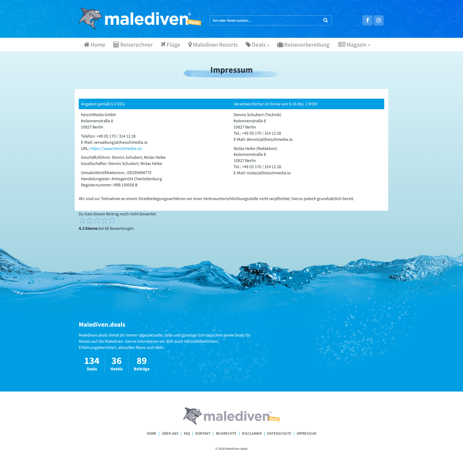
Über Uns (170, 433)
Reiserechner (136, 44)
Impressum (306, 433)
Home (97, 44)
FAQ (187, 433)
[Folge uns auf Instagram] (379, 20)
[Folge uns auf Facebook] (367, 20)
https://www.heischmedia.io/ (116, 148)
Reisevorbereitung (306, 44)
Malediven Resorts (215, 44)
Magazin (356, 44)
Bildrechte (226, 433)
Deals (259, 44)
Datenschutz (279, 433)
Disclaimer (252, 433)
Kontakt (203, 433)
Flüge (173, 44)
